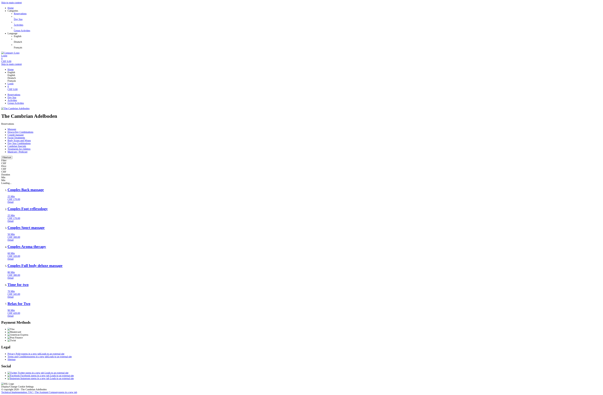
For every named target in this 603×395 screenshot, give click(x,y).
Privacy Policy (36, 353)
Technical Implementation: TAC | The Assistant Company (39, 392)
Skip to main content (11, 2)
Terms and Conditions (40, 356)
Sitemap (12, 359)
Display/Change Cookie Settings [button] (17, 386)
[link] (308, 36)
